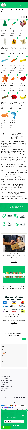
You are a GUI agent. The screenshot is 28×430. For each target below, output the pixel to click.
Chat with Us (7, 427)
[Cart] (23, 5)
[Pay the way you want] (14, 304)
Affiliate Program (4, 378)
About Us (3, 374)
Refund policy (3, 390)
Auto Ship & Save (4, 382)
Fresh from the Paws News (6, 386)
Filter (4, 17)
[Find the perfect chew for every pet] (14, 274)
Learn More (14, 261)
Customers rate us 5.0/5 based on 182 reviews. (17, 409)
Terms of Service (4, 388)
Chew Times (14, 290)
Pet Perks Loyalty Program (6, 380)
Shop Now (14, 324)
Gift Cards (3, 384)
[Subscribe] (22, 421)
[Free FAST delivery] (14, 243)
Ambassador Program (5, 376)
